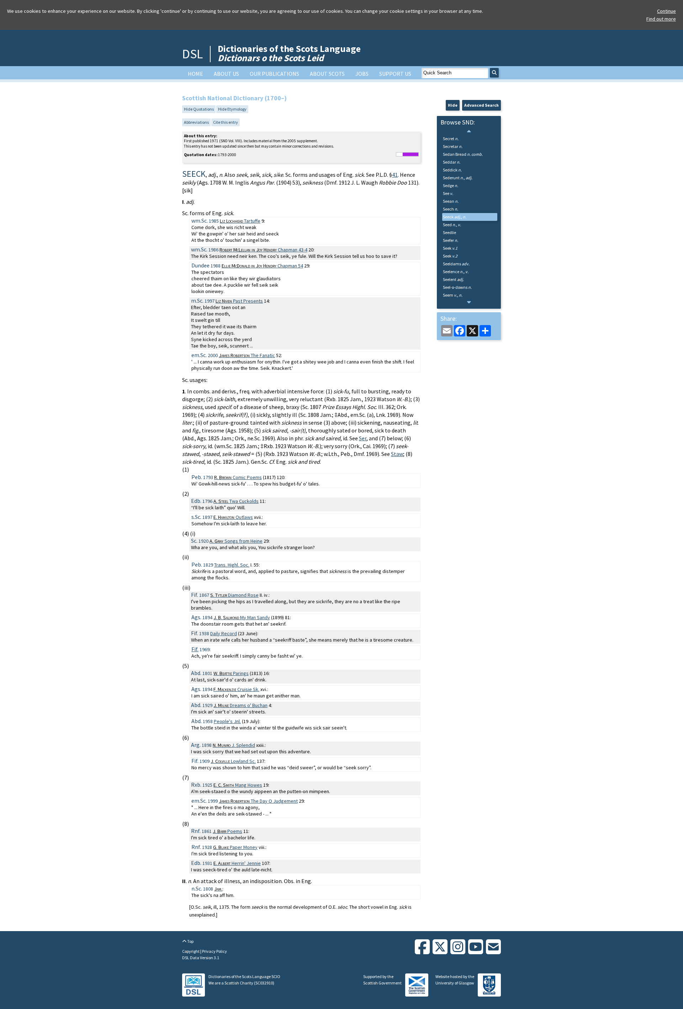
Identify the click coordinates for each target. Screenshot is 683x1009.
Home (195, 73)
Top (190, 941)
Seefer (450, 240)
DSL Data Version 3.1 (200, 957)
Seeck (454, 216)
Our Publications (274, 73)
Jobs (362, 73)
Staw (397, 453)
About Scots (327, 73)
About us (226, 73)
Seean (451, 201)
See (448, 193)
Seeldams (456, 263)
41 (395, 174)
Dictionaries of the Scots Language (289, 53)
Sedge (450, 185)
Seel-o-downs (457, 287)
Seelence (455, 271)
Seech (450, 209)
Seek (450, 248)
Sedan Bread (463, 154)
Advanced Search (481, 105)
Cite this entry (225, 122)
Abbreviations (196, 122)
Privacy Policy (214, 951)
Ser (362, 438)
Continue (666, 11)
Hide (452, 105)
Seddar (451, 162)
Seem (452, 295)
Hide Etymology (232, 109)
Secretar (452, 146)
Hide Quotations (199, 109)
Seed (452, 224)
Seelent (453, 279)
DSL (192, 54)
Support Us (395, 73)
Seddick (452, 169)
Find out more (661, 19)
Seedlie (449, 232)
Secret (451, 138)
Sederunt (457, 177)
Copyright (191, 951)
